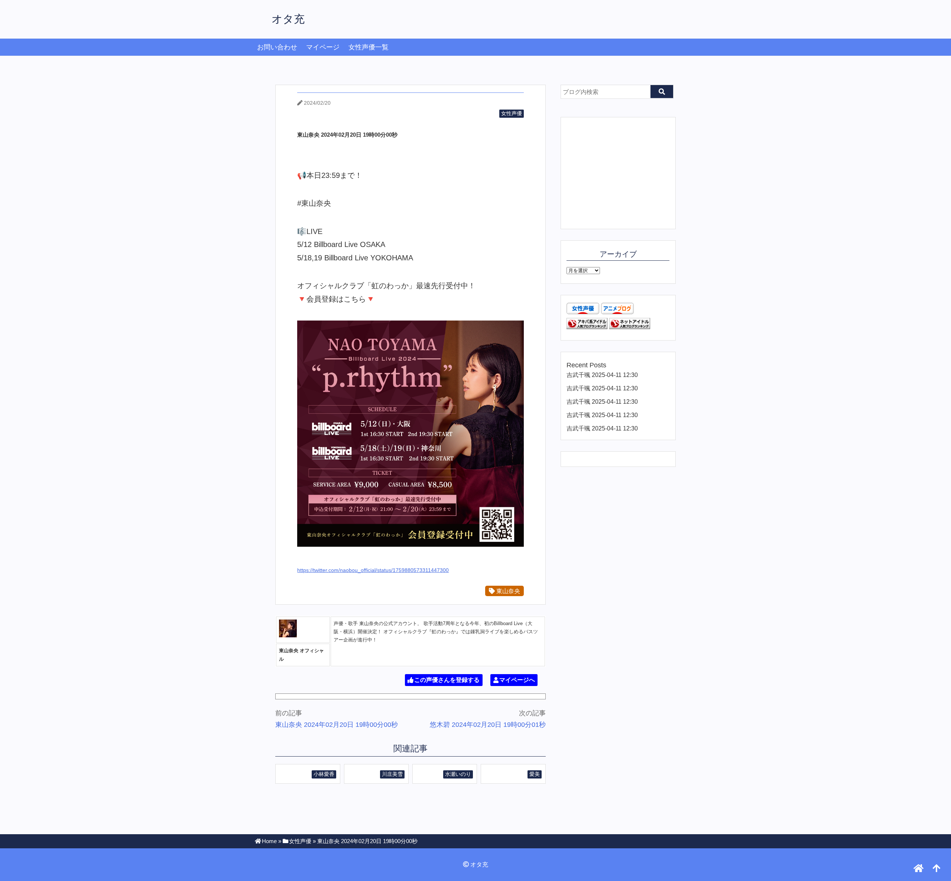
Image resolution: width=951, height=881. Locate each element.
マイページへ (517, 680)
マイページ (323, 47)
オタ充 (288, 19)
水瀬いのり (458, 774)
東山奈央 (507, 591)
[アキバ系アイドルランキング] (587, 327)
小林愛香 (324, 774)
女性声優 (511, 113)
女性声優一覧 (368, 47)
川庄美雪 (392, 774)
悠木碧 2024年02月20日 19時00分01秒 (488, 724)
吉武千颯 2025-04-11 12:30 (602, 374)
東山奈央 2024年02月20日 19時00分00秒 (336, 724)
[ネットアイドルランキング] (629, 327)
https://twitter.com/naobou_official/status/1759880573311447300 (373, 570)
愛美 (534, 774)
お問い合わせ (277, 47)
